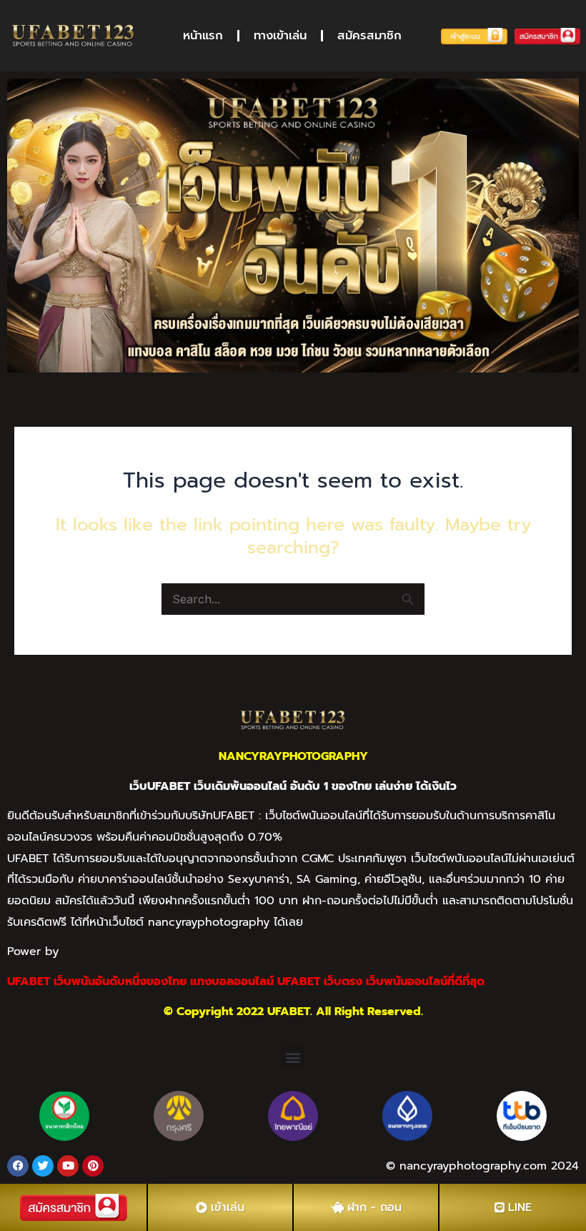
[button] (293, 1057)
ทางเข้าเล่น (280, 35)
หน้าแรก (203, 35)
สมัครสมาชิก (369, 35)
